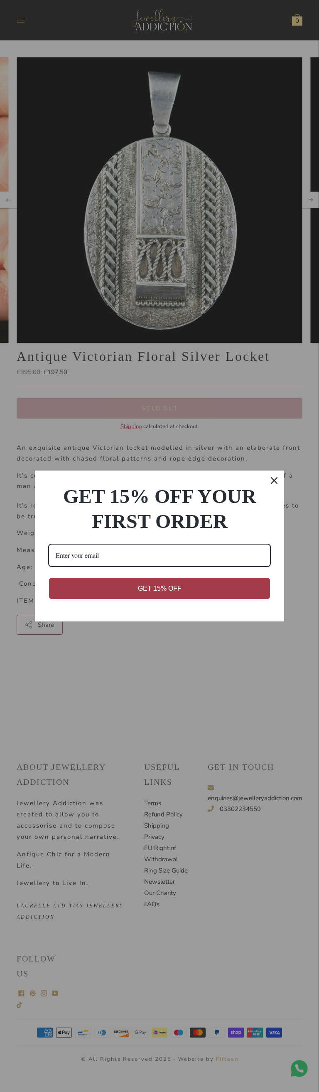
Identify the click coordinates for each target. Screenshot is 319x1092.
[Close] (274, 481)
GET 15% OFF (160, 588)
